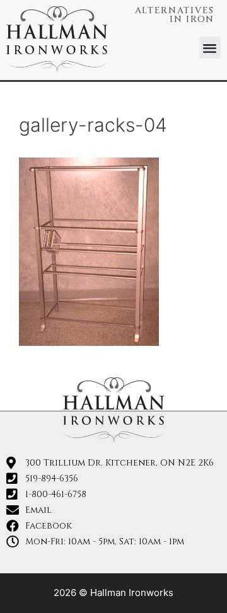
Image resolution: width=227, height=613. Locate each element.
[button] (210, 48)
